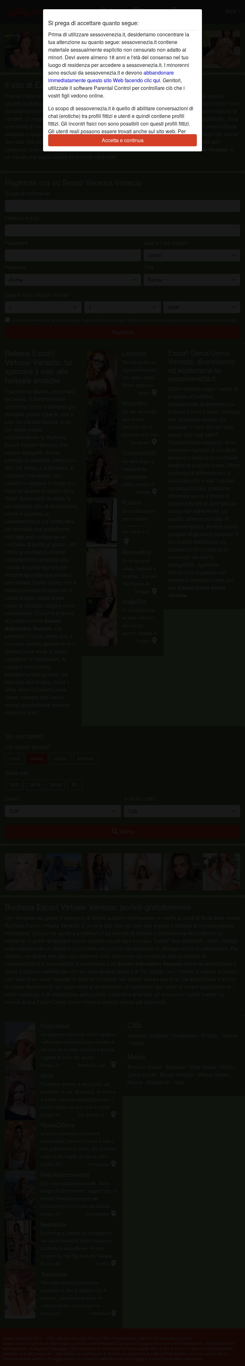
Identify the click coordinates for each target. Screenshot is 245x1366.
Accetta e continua (123, 140)
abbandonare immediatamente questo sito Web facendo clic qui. (111, 76)
